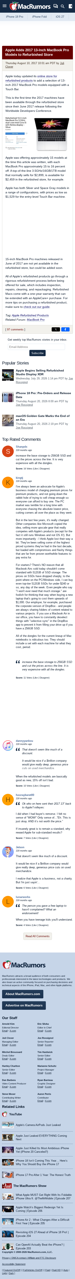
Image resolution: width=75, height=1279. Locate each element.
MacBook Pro (36, 319)
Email (5, 1030)
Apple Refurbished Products (30, 315)
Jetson (20, 847)
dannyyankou (24, 740)
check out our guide (37, 306)
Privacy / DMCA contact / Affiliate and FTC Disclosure (29, 1258)
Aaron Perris (44, 1094)
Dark (11, 1273)
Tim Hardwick (45, 1052)
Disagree (44, 468)
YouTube (15, 1114)
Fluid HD (56, 1270)
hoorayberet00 (25, 795)
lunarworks (23, 897)
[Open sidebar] (70, 7)
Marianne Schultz (47, 1066)
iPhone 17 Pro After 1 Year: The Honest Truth (43, 1175)
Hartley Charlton (11, 1066)
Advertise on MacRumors (23, 1005)
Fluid (47, 1270)
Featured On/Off (11, 1270)
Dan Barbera (9, 1080)
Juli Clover (8, 1038)
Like (36, 468)
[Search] (64, 6)
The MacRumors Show (29, 1186)
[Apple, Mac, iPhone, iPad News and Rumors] (30, 10)
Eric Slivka (43, 1024)
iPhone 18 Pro (14, 16)
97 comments (15, 329)
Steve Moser (8, 1094)
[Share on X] (56, 329)
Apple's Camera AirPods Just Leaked (38, 1125)
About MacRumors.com (22, 994)
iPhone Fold (39, 16)
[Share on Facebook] (65, 329)
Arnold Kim (8, 1024)
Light (4, 1273)
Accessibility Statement (13, 1264)
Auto (66, 1270)
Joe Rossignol (24, 404)
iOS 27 (60, 16)
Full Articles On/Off (32, 1270)
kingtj (19, 477)
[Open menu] (4, 6)
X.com (13, 1030)
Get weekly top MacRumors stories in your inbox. (37, 339)
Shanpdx (21, 446)
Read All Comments (38, 936)
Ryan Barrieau (45, 1080)
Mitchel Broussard (12, 1052)
